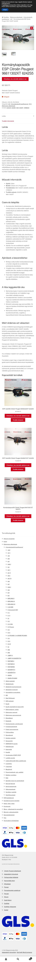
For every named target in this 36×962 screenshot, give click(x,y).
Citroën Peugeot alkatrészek (12, 871)
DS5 (9, 652)
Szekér (6, 910)
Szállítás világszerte (10, 907)
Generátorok (9, 735)
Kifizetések (7, 884)
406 (9, 581)
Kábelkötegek (10, 746)
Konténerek (7, 806)
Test (5, 818)
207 (9, 561)
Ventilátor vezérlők (11, 792)
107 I (9, 553)
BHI (7, 695)
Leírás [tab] (4, 116)
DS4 (9, 650)
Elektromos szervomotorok (13, 715)
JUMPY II (10, 655)
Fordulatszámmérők (11, 726)
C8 (8, 647)
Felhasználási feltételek (11, 877)
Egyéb (7, 704)
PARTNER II (11, 661)
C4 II (9, 632)
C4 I (9, 630)
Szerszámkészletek (9, 815)
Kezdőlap (6, 17)
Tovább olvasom (18, 420)
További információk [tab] (8, 121)
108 (9, 556)
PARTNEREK (11, 667)
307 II (9, 573)
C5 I (9, 638)
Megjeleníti (9, 769)
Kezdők (8, 752)
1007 (9, 550)
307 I (9, 570)
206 (9, 558)
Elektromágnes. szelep (12, 709)
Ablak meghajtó (10, 681)
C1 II (9, 615)
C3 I (9, 621)
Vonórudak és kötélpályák (11, 820)
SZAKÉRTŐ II (11, 670)
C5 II (30, 104)
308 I (9, 575)
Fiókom (6, 959)
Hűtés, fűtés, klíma (9, 803)
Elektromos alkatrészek (16, 17)
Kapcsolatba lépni (9, 881)
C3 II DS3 (10, 624)
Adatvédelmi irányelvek (11, 874)
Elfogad (5, 9)
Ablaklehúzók (9, 684)
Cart (27, 957)
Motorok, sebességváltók (11, 812)
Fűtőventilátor (10, 732)
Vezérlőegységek (10, 795)
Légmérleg (9, 763)
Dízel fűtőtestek (10, 698)
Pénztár (6, 894)
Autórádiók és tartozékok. (13, 692)
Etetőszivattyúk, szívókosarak (14, 724)
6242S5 (14, 108)
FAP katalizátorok (9, 798)
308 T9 (9, 578)
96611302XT (19, 108)
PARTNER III (11, 664)
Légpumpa (9, 766)
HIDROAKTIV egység (11, 744)
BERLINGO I (11, 598)
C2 (8, 618)
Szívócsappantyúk (11, 786)
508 (9, 590)
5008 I (9, 587)
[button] (31, 28)
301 (9, 567)
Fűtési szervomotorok (12, 729)
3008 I (9, 564)
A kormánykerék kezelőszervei (19, 104)
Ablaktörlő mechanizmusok (13, 687)
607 (9, 593)
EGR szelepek (10, 701)
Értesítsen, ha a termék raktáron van (15, 79)
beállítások (6, 5)
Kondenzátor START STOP (13, 755)
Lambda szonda (10, 758)
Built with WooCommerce (24, 952)
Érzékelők (8, 721)
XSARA (10, 675)
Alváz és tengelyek (9, 539)
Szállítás (6, 903)
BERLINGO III (11, 604)
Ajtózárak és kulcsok (12, 689)
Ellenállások (9, 718)
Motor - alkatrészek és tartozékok (13, 809)
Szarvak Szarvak (10, 783)
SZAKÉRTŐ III (11, 672)
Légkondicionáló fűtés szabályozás (16, 761)
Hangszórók (9, 741)
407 (11, 19)
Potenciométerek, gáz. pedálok (14, 772)
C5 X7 (9, 644)
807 (9, 595)
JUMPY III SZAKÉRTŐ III (14, 658)
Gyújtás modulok (10, 738)
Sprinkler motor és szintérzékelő (15, 781)
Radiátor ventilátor (11, 775)
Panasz (6, 887)
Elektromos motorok (11, 712)
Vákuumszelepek (10, 789)
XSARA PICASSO (12, 678)
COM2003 (26, 108)
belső (5, 541)
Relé (7, 778)
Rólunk (6, 897)
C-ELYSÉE (10, 607)
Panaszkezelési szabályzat (12, 890)
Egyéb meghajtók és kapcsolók (15, 707)
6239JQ (9, 108)
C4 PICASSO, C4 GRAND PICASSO (17, 635)
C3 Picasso (11, 627)
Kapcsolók (9, 749)
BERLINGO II (11, 601)
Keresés (18, 959)
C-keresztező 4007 (13, 610)
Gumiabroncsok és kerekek (11, 801)
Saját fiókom (7, 900)
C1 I (9, 613)
